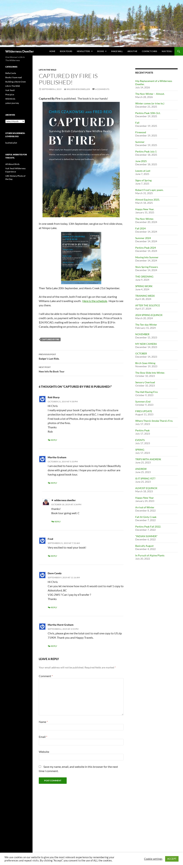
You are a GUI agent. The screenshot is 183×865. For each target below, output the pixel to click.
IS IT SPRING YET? (145, 478)
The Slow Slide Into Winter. (150, 372)
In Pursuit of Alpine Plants (149, 555)
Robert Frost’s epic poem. (149, 189)
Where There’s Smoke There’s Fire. (154, 420)
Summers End (142, 401)
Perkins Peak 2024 (145, 247)
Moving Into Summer (147, 257)
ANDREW (141, 468)
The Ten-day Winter (146, 324)
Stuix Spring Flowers (146, 266)
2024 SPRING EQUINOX (148, 314)
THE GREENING (144, 276)
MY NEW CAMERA (146, 343)
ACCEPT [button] (171, 858)
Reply (54, 440)
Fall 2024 (140, 228)
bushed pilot (11, 142)
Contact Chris (149, 51)
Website (44, 751)
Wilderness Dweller (19, 51)
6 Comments (102, 89)
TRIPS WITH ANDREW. (148, 459)
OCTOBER (141, 353)
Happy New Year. (144, 209)
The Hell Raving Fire (146, 391)
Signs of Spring (143, 180)
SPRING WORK (144, 286)
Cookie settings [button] (153, 858)
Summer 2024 (143, 238)
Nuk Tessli (167, 51)
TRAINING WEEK (145, 295)
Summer (140, 141)
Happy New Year (144, 497)
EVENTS (140, 439)
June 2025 (141, 161)
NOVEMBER (142, 334)
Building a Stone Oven (15, 81)
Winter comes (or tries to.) (149, 103)
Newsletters (83, 51)
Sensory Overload (145, 382)
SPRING (139, 449)
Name (43, 721)
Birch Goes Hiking (145, 363)
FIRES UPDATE (143, 411)
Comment (46, 676)
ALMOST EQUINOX (146, 488)
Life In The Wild (47, 69)
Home (52, 51)
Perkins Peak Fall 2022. (148, 526)
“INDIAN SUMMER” (146, 536)
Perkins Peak (142, 430)
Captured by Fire (50, 339)
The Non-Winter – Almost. (150, 93)
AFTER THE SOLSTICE (147, 305)
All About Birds (12, 164)
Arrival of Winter (144, 507)
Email (43, 736)
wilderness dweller (78, 89)
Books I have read (13, 77)
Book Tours (66, 51)
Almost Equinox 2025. (147, 199)
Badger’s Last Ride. (49, 356)
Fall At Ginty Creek (145, 516)
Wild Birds (10, 98)
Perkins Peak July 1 (146, 151)
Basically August (144, 545)
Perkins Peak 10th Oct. (147, 113)
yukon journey (12, 103)
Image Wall (117, 51)
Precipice (9, 94)
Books (100, 51)
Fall (137, 122)
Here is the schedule (94, 301)
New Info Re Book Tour (52, 369)
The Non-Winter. (144, 218)
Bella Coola (10, 73)
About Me (132, 51)
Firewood (140, 132)
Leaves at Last (142, 170)
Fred (50, 538)
